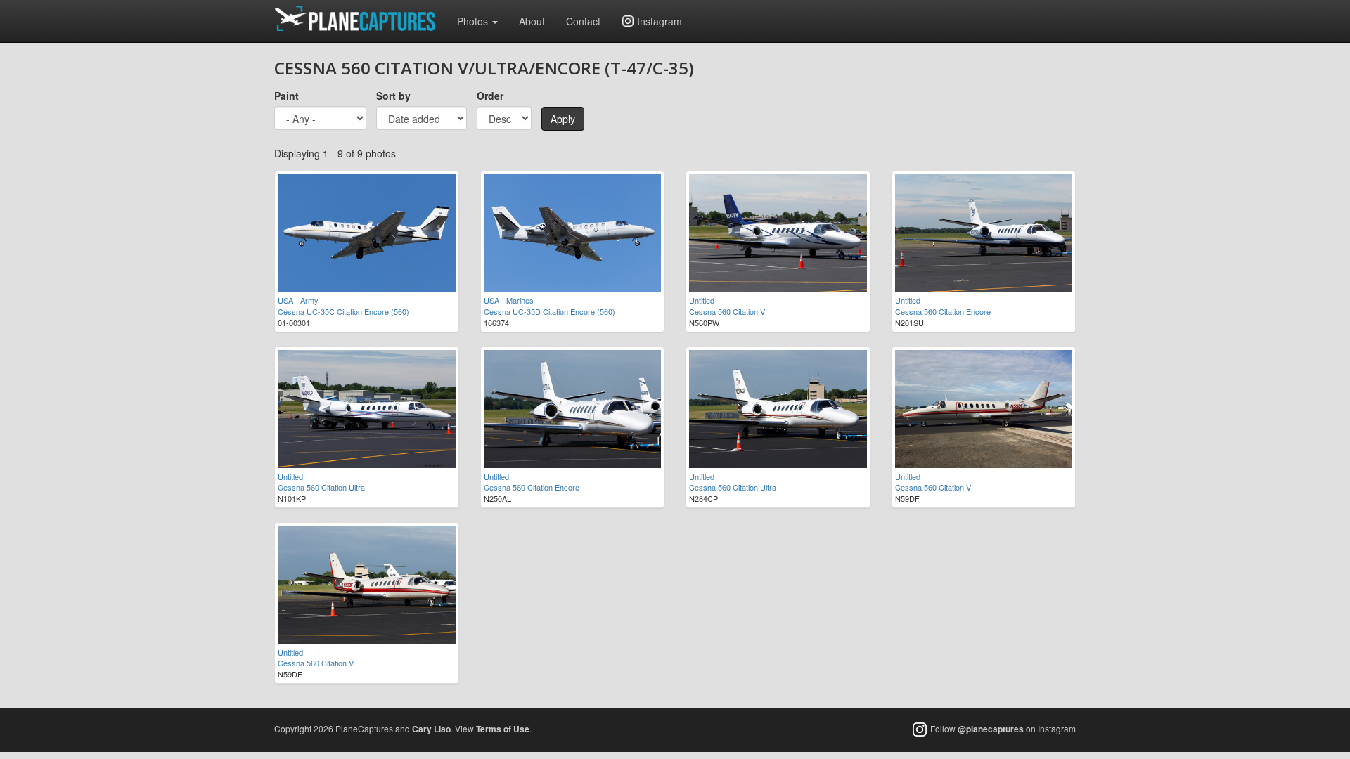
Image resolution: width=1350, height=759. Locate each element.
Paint (286, 96)
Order (490, 96)
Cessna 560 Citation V (727, 311)
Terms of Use (502, 728)
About (532, 21)
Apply (563, 119)
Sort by (393, 96)
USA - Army (298, 300)
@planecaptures (991, 728)
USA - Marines (509, 300)
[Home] (360, 18)
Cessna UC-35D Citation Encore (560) (549, 311)
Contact (583, 21)
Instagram (659, 21)
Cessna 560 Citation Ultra (321, 487)
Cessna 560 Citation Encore (943, 311)
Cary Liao (431, 728)
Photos (474, 21)
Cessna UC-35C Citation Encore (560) (343, 311)
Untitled (701, 300)
